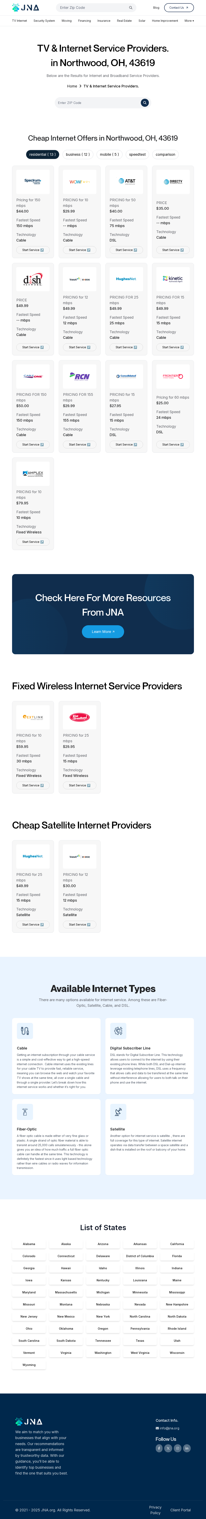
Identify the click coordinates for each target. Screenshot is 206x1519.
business (78, 154)
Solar (142, 20)
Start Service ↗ (33, 250)
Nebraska (103, 1304)
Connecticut (66, 1256)
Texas (140, 1340)
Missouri (29, 1304)
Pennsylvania (140, 1328)
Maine (177, 1280)
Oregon (103, 1328)
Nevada (140, 1304)
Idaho (103, 1268)
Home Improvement (165, 20)
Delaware (103, 1256)
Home (72, 86)
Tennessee (103, 1340)
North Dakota (177, 1316)
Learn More (101, 631)
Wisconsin (177, 1352)
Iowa (29, 1280)
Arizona (103, 1244)
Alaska (66, 1244)
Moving (67, 20)
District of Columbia (140, 1256)
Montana (66, 1304)
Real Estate (124, 20)
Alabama (29, 1244)
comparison (165, 154)
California (177, 1244)
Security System (44, 20)
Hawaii (66, 1268)
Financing (84, 20)
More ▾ (189, 20)
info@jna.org (169, 1428)
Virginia (66, 1352)
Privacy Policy (155, 1510)
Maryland (29, 1292)
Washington (103, 1352)
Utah (177, 1340)
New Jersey (29, 1316)
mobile (109, 154)
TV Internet (19, 20)
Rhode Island (177, 1328)
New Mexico (66, 1316)
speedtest (137, 154)
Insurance (104, 20)
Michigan (103, 1292)
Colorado (29, 1256)
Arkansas (140, 1244)
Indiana (177, 1268)
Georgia (29, 1268)
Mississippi (177, 1292)
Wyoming (29, 1365)
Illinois (140, 1268)
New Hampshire (177, 1304)
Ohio (29, 1328)
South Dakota (66, 1340)
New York (103, 1316)
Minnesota (140, 1292)
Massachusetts (66, 1292)
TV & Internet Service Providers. (111, 86)
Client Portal (180, 1510)
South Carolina (29, 1340)
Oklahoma (66, 1328)
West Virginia (140, 1352)
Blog (156, 7)
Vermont (29, 1352)
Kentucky (103, 1280)
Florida (177, 1256)
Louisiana (140, 1280)
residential (42, 154)
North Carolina (140, 1316)
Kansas (66, 1280)
